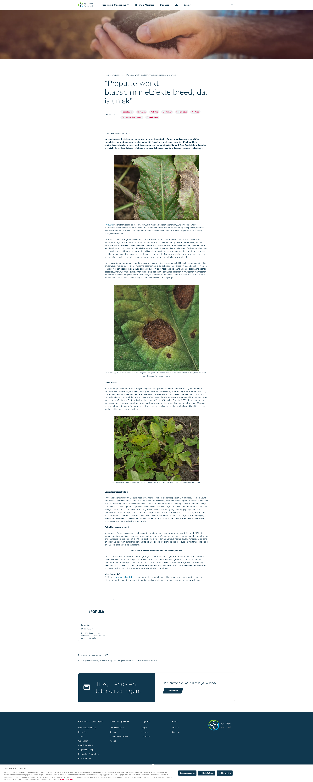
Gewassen (83, 741)
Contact (187, 5)
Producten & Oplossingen (115, 4)
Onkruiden (145, 736)
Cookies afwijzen (224, 773)
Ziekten (144, 732)
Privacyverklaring (66, 779)
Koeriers (113, 732)
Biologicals (83, 732)
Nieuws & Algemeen (144, 5)
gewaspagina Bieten (125, 577)
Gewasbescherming (87, 727)
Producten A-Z (84, 758)
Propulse (109, 225)
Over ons (176, 732)
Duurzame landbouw (119, 736)
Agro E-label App (86, 745)
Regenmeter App (86, 749)
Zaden (81, 736)
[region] (156, 773)
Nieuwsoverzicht (117, 727)
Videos (113, 741)
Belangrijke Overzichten (88, 754)
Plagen (144, 727)
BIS (176, 5)
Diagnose (164, 5)
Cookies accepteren (187, 773)
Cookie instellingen (206, 773)
